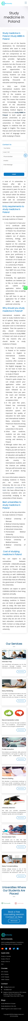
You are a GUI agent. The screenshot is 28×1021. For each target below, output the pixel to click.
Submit (13, 528)
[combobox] (8, 507)
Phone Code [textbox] (7, 507)
